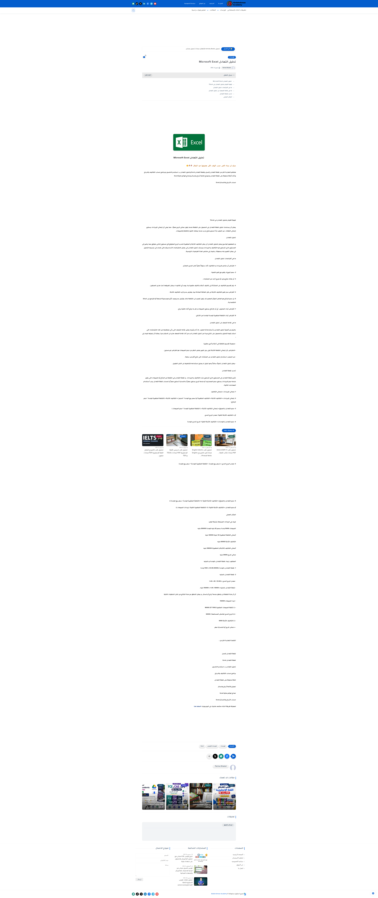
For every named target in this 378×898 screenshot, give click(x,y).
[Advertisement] (189, 31)
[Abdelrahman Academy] (236, 4)
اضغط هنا (197, 706)
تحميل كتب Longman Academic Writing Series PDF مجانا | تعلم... (198, 49)
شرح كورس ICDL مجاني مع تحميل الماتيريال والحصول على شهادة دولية (183, 859)
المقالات (213, 10)
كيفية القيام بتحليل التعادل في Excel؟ (220, 84)
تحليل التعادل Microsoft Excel (222, 81)
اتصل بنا (220, 3)
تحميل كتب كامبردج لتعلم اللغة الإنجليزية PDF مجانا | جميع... (153, 453)
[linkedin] (144, 3)
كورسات (223, 10)
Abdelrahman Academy (219, 894)
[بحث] (133, 10)
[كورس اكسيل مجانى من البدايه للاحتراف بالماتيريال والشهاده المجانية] (200, 869)
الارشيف (211, 3)
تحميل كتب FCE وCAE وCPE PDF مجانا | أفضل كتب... (177, 804)
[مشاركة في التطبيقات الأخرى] (209, 756)
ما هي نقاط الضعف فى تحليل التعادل (220, 91)
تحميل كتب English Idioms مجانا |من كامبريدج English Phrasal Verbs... (202, 453)
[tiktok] (137, 3)
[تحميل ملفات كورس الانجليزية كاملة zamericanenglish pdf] (200, 881)
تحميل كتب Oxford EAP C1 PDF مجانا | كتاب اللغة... (226, 451)
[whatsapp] (133, 3)
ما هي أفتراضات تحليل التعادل (222, 87)
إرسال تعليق (228, 825)
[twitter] (140, 3)
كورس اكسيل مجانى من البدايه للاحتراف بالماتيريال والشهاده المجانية (183, 871)
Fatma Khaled (227, 68)
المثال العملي (227, 97)
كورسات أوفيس (212, 746)
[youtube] (155, 3)
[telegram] (151, 3)
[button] (227, 756)
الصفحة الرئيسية (238, 854)
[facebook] (147, 3)
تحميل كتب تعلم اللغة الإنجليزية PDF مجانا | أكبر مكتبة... (225, 804)
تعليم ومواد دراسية (199, 10)
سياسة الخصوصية (189, 3)
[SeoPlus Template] (245, 894)
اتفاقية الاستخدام (238, 858)
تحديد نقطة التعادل (226, 94)
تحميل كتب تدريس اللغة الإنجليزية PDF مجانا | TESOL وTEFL (177, 453)
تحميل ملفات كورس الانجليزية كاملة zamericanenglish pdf (185, 882)
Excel (202, 746)
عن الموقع (202, 3)
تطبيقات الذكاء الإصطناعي (236, 10)
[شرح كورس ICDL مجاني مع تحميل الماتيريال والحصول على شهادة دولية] (200, 858)
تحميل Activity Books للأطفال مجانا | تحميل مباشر (202, 804)
